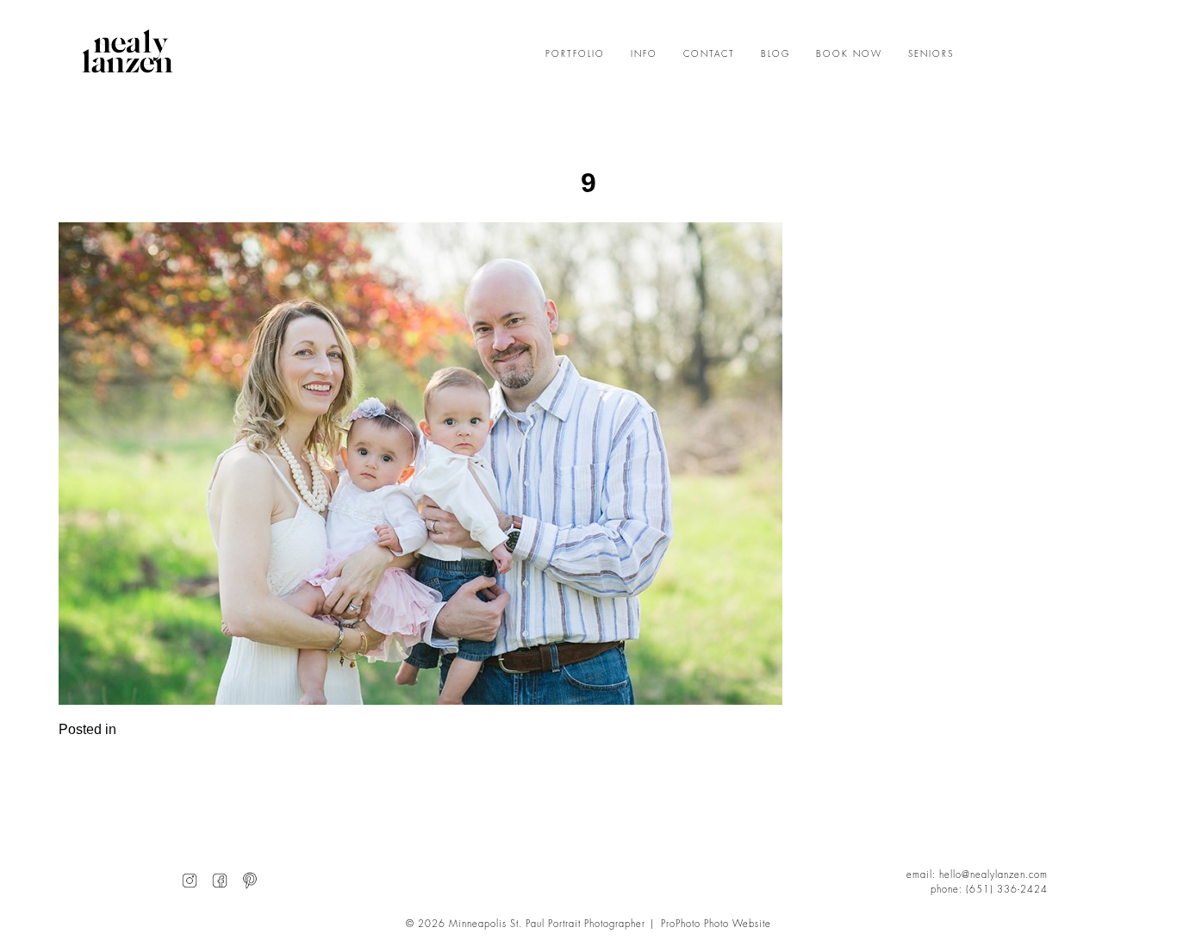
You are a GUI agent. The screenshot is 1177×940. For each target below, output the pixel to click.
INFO (644, 54)
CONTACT (709, 54)
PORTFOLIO (575, 54)
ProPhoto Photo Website (716, 924)
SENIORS (931, 54)
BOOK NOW (849, 54)
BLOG (775, 54)
